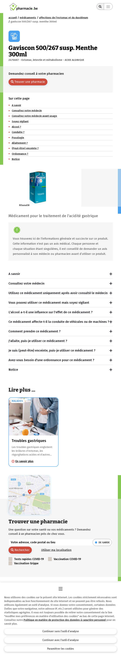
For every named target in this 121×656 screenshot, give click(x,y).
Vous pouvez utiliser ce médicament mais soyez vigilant (49, 302)
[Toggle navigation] (108, 6)
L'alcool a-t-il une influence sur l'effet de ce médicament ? (50, 312)
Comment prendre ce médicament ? (34, 331)
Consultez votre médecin (26, 283)
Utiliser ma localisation (56, 550)
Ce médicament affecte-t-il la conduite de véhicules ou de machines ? (59, 322)
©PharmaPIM (24, 205)
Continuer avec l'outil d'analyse (60, 640)
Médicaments (28, 17)
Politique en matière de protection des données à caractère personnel (65, 619)
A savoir (14, 274)
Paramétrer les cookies (60, 648)
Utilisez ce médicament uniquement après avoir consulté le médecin (58, 293)
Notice (13, 369)
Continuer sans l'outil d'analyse (60, 631)
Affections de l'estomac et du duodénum (63, 17)
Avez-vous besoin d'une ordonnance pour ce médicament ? (51, 360)
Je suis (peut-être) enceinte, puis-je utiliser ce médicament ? (52, 350)
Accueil (13, 17)
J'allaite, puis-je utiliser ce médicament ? (38, 341)
